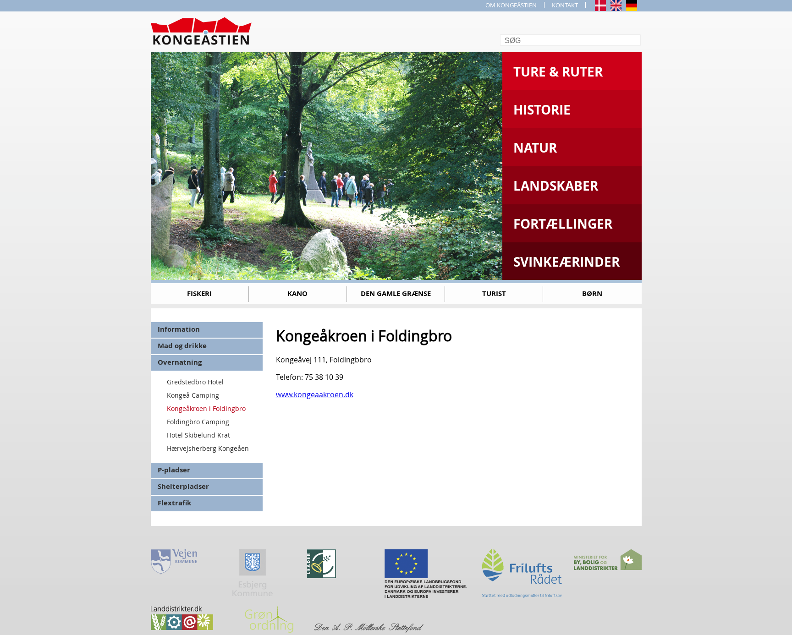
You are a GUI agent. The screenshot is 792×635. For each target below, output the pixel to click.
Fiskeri (199, 293)
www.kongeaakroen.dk (314, 394)
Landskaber (555, 186)
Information (179, 329)
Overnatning (180, 362)
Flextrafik (174, 503)
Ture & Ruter (558, 72)
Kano (297, 293)
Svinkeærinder (566, 262)
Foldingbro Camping (198, 421)
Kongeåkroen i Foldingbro (206, 408)
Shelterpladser (183, 486)
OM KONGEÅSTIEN (511, 5)
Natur (535, 148)
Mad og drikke (182, 345)
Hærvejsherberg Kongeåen (208, 448)
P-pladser (174, 470)
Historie (542, 110)
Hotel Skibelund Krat (198, 435)
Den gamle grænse (396, 293)
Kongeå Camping (193, 395)
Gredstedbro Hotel (195, 382)
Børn (592, 293)
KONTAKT (565, 5)
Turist (494, 293)
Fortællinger (562, 224)
